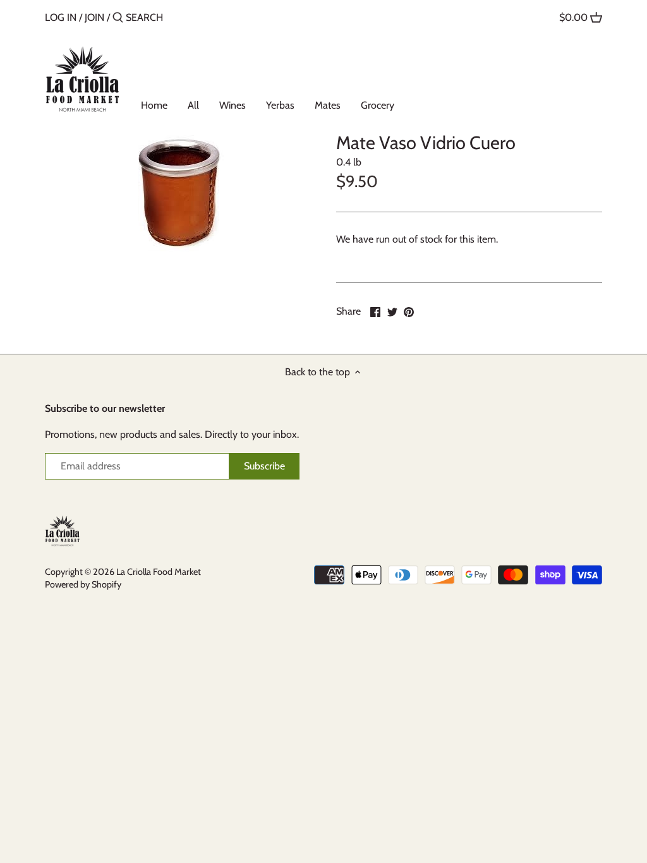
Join (94, 17)
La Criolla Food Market (158, 571)
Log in (60, 17)
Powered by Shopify (83, 584)
